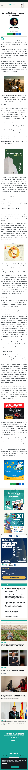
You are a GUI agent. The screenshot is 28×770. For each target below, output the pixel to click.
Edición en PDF (14, 743)
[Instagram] (14, 737)
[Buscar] (26, 1)
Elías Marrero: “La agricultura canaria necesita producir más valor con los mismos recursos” (12, 645)
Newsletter (9, 1)
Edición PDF (3, 1)
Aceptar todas (15, 766)
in (19, 33)
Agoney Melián (14, 27)
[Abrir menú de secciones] (2, 5)
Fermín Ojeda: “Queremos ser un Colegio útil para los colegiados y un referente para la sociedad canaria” (13, 723)
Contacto (13, 1)
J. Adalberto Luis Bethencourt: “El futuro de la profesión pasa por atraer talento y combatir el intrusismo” (12, 670)
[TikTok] (16, 737)
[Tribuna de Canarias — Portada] (12, 5)
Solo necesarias (6, 766)
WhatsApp (10, 33)
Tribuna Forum (14, 751)
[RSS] (18, 737)
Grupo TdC (14, 748)
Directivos (3, 642)
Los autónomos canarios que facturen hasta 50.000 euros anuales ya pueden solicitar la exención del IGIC (15, 590)
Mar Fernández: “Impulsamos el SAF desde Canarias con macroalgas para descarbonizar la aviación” (15, 611)
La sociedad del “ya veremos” (11, 616)
